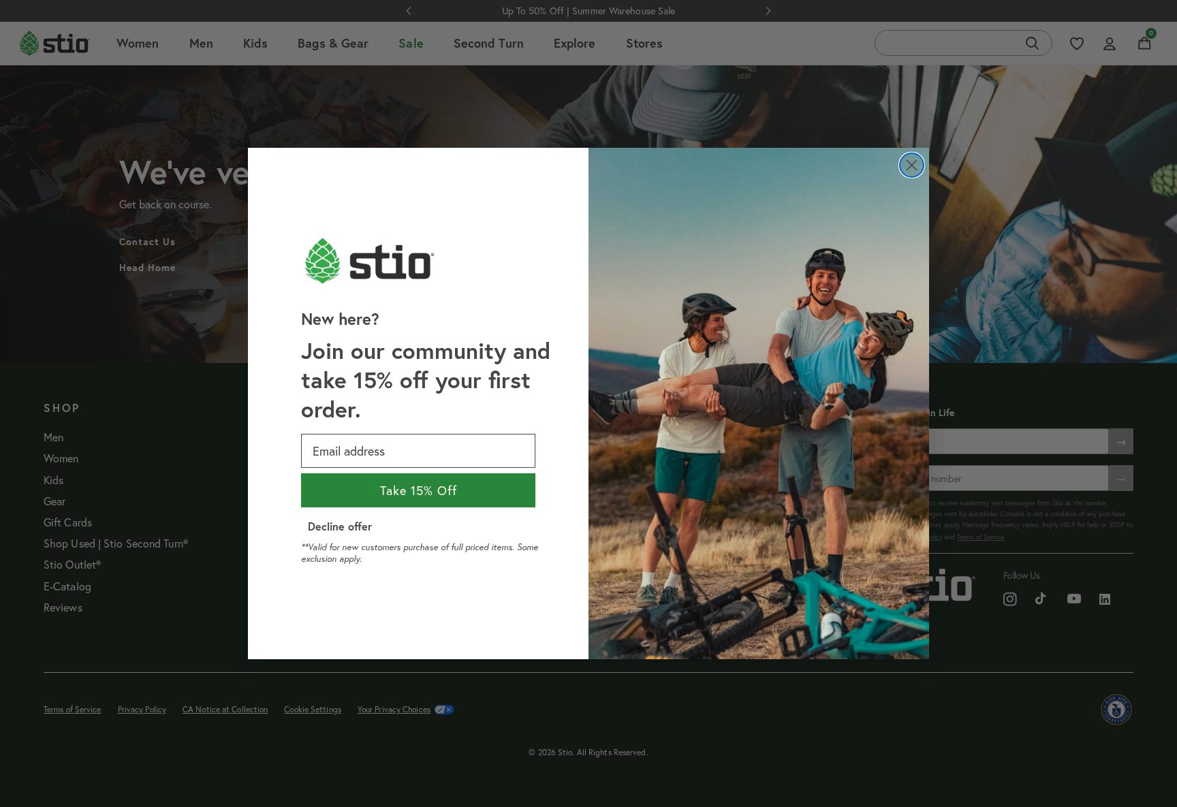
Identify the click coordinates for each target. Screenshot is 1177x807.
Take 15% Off (418, 490)
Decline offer (340, 526)
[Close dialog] (912, 165)
